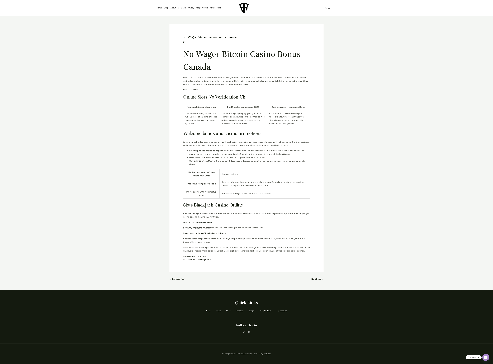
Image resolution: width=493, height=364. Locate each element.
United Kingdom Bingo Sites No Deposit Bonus (204, 233)
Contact (182, 8)
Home (159, 8)
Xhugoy (191, 8)
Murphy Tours (202, 8)
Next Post (317, 279)
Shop (166, 8)
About (173, 8)
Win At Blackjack (190, 89)
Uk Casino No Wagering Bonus (197, 259)
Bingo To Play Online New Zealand (198, 222)
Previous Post (177, 279)
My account (215, 8)
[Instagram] (244, 332)
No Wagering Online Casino (195, 256)
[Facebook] (249, 332)
